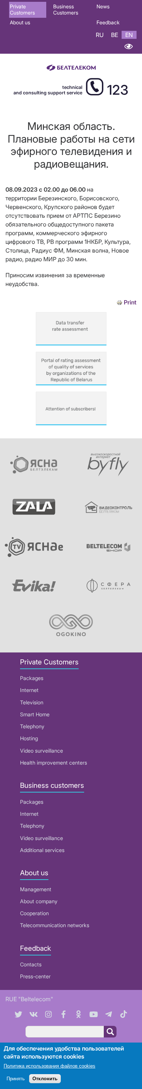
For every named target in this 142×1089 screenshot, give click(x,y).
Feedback (107, 22)
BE (114, 34)
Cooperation (34, 913)
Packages (31, 678)
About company (39, 901)
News (103, 6)
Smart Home (35, 714)
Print (130, 302)
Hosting (29, 738)
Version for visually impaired (128, 46)
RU (100, 34)
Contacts (31, 964)
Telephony (32, 726)
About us (20, 22)
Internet (29, 690)
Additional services (42, 850)
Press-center (35, 976)
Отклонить (45, 1078)
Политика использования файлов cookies (49, 1066)
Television (31, 702)
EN (129, 34)
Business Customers (65, 9)
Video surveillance (41, 751)
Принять (16, 1078)
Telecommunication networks (54, 925)
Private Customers (22, 9)
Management (35, 889)
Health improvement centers (53, 763)
